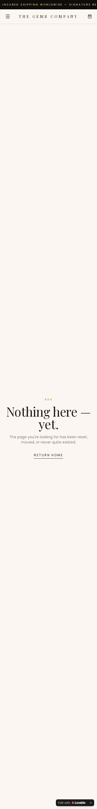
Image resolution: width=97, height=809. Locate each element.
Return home (48, 455)
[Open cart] (90, 16)
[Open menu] (7, 16)
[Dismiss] (91, 803)
